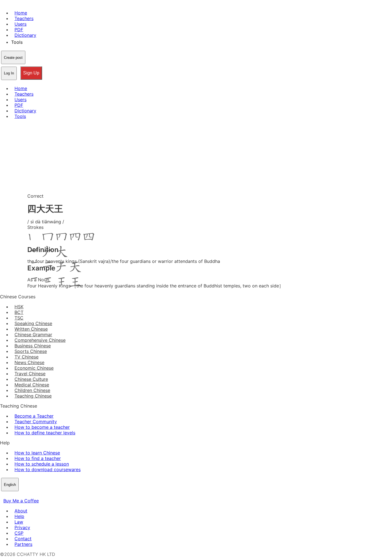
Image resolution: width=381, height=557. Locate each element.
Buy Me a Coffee (21, 500)
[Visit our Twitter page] (10, 495)
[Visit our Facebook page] (3, 495)
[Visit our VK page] (17, 495)
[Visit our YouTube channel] (23, 495)
